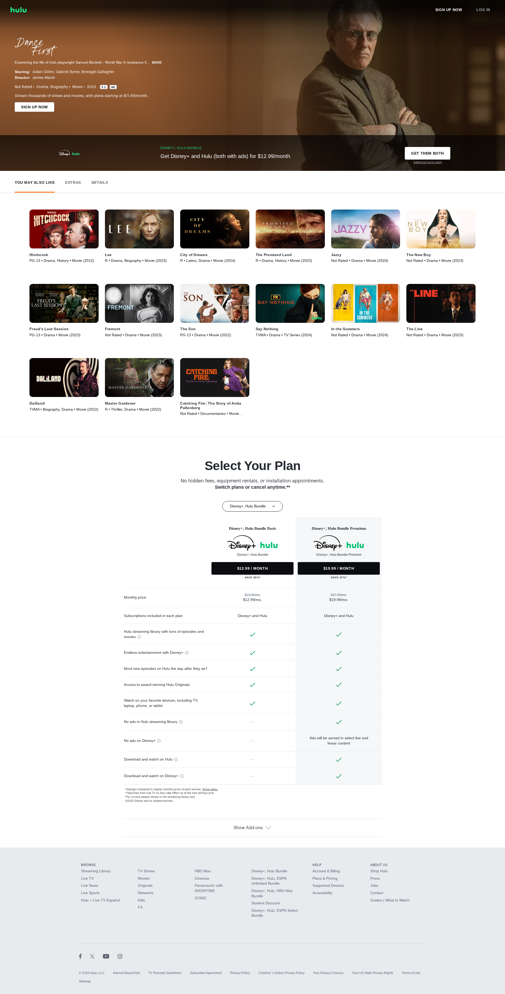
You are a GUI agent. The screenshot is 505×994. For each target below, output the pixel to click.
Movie (77, 87)
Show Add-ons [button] (248, 828)
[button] (35, 181)
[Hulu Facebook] (84, 956)
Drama (42, 87)
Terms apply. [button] (210, 789)
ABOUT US (379, 865)
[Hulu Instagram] (120, 956)
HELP (316, 865)
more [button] (157, 62)
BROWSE (88, 865)
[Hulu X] (96, 956)
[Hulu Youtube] (110, 956)
